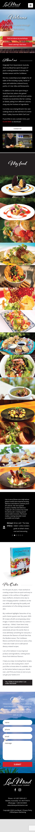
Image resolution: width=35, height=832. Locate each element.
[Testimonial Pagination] (12, 535)
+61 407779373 (24, 801)
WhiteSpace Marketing (18, 812)
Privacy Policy (27, 810)
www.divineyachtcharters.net (17, 805)
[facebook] (15, 789)
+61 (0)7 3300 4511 (20, 798)
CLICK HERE (7, 122)
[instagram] (19, 789)
